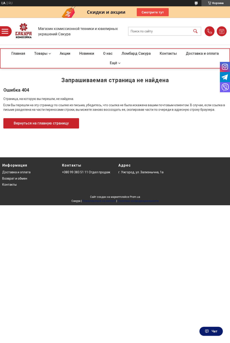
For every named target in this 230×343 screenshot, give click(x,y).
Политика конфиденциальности (138, 201)
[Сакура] (23, 31)
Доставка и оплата (202, 53)
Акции (65, 53)
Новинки (86, 53)
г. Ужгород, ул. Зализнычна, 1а (141, 172)
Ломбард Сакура (136, 53)
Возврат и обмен (14, 178)
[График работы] (222, 31)
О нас (108, 53)
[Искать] (195, 31)
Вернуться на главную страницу (41, 123)
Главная (18, 53)
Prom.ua (135, 197)
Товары (40, 53)
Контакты (168, 53)
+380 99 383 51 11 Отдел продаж (86, 172)
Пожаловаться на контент (99, 201)
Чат (214, 331)
